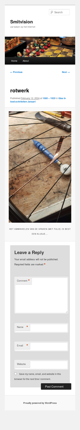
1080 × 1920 (49, 98)
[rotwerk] (40, 167)
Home (14, 60)
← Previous (16, 72)
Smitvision (21, 21)
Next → (66, 72)
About (26, 60)
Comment (23, 281)
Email (22, 345)
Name (22, 327)
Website (21, 364)
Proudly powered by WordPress (40, 403)
